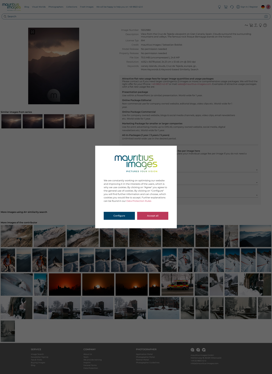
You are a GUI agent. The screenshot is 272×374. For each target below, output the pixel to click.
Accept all (152, 215)
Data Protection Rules (138, 201)
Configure (119, 215)
